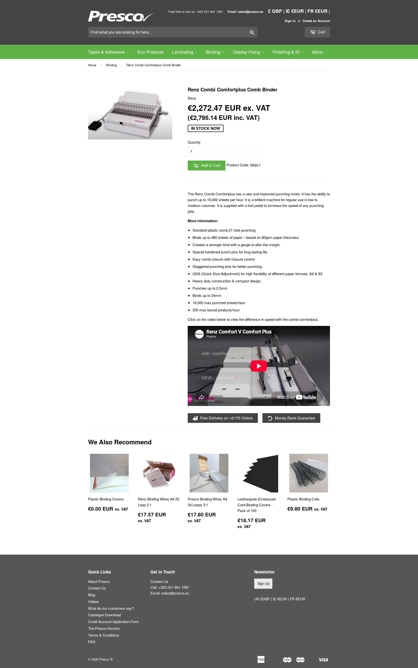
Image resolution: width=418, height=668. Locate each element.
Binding (214, 52)
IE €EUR (295, 10)
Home (92, 65)
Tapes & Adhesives (107, 52)
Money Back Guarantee (294, 418)
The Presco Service (103, 628)
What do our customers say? (111, 608)
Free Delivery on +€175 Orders (226, 418)
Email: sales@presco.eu (245, 11)
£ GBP (275, 10)
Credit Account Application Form (113, 621)
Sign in (290, 21)
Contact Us (97, 587)
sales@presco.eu (175, 592)
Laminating (183, 52)
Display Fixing (247, 52)
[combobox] (172, 32)
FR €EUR (317, 10)
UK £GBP (262, 598)
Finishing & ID (287, 52)
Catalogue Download (104, 614)
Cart (321, 32)
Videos (93, 601)
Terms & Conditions (103, 635)
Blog (91, 594)
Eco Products (151, 52)
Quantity (194, 142)
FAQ (91, 641)
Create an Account (316, 21)
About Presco (99, 581)
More (317, 52)
